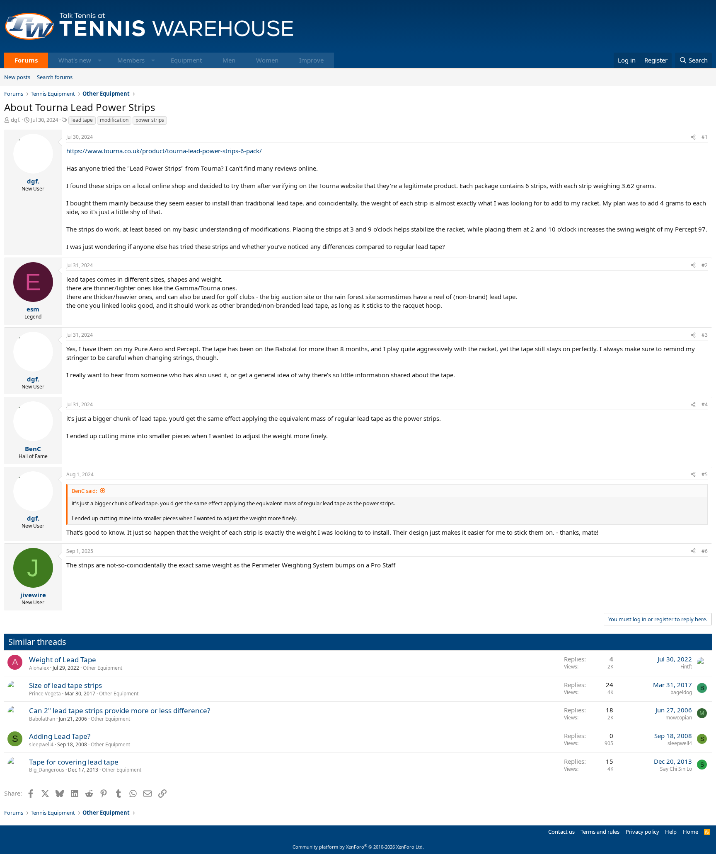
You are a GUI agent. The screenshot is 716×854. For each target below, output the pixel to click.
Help (671, 831)
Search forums (55, 77)
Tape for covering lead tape (74, 762)
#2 (704, 265)
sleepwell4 (41, 744)
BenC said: (84, 491)
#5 (704, 474)
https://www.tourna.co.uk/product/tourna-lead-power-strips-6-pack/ (164, 151)
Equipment (186, 60)
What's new (74, 60)
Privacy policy (642, 831)
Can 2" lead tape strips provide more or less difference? (119, 710)
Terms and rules (600, 831)
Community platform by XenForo (358, 847)
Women (267, 60)
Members (131, 60)
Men (229, 60)
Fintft (686, 666)
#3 (704, 334)
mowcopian (678, 717)
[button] (99, 60)
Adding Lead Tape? (59, 736)
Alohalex (39, 667)
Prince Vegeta (45, 693)
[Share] (693, 137)
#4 (704, 404)
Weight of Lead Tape (62, 659)
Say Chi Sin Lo (676, 768)
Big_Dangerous (46, 769)
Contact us (561, 831)
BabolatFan (42, 718)
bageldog (681, 692)
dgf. (15, 119)
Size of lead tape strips (65, 685)
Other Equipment (102, 667)
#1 (704, 136)
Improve (311, 60)
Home (690, 831)
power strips (149, 119)
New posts (17, 77)
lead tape (82, 119)
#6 (704, 551)
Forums (26, 60)
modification (114, 119)
